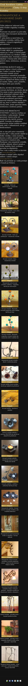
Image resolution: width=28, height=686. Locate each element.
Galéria (19, 4)
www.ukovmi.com (8, 152)
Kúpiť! (9, 183)
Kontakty (4, 10)
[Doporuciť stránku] (20, 681)
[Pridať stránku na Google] (7, 681)
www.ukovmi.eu (6, 159)
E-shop (24, 7)
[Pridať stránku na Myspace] (12, 681)
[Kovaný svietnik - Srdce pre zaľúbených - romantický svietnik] (9, 233)
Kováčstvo (10, 4)
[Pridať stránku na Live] (15, 681)
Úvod (2, 4)
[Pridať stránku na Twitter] (18, 681)
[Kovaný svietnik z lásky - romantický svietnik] (9, 257)
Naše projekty (6, 7)
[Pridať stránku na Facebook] (10, 681)
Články (16, 7)
